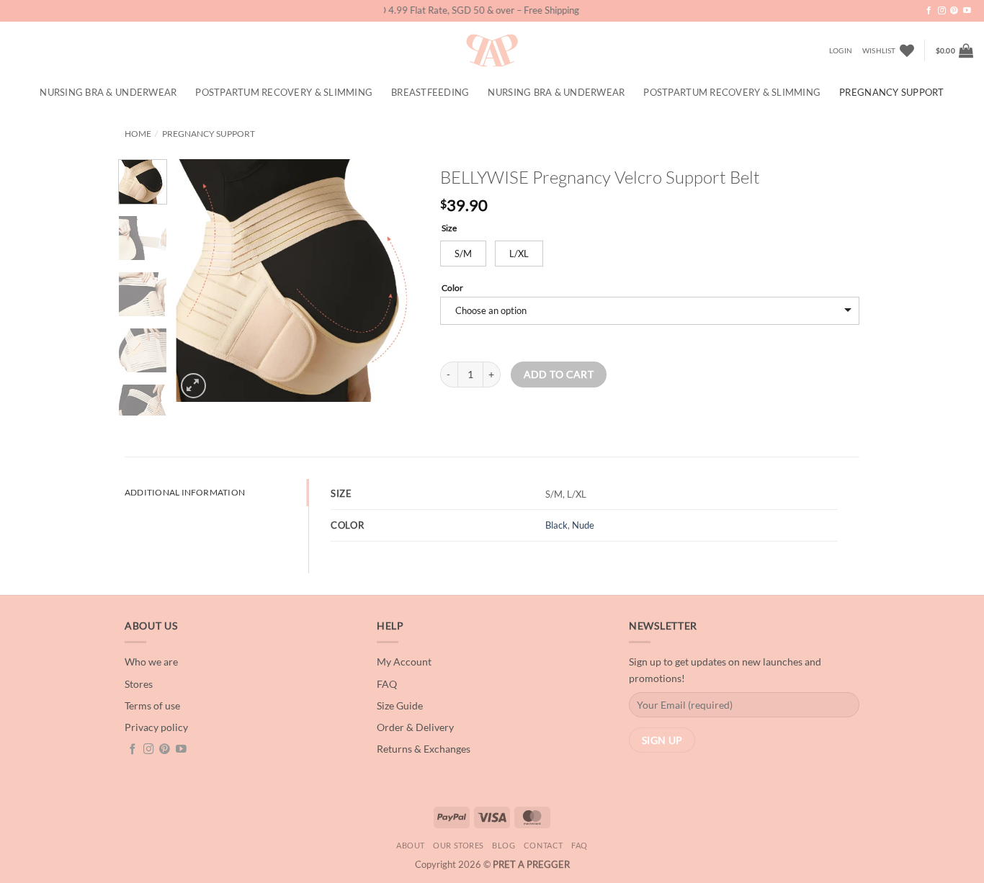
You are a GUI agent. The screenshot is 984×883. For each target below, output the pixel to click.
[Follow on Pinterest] (954, 10)
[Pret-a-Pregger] (492, 50)
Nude (583, 525)
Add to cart (559, 374)
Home (138, 133)
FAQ (579, 845)
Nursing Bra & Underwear (108, 92)
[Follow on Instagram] (942, 10)
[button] (840, 50)
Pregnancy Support (891, 92)
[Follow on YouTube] (967, 10)
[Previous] (199, 280)
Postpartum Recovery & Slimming (283, 92)
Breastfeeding (430, 92)
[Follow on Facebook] (929, 10)
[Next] (395, 280)
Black (556, 525)
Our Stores (458, 845)
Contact (543, 845)
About (410, 845)
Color (452, 287)
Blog (503, 845)
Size (449, 227)
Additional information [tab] (185, 492)
